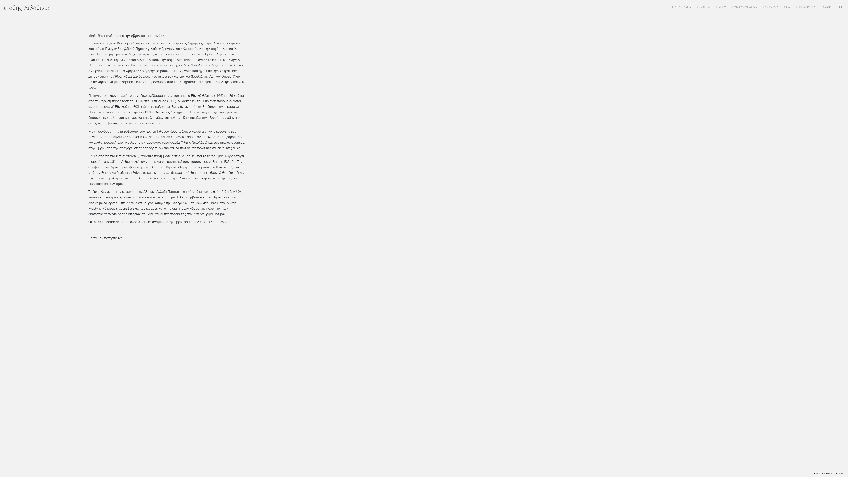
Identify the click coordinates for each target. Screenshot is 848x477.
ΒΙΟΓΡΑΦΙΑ (770, 7)
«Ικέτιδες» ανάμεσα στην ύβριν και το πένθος (126, 36)
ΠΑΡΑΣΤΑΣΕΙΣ (681, 7)
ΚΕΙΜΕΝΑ (703, 7)
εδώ (120, 238)
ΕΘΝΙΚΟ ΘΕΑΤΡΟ (744, 7)
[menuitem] (827, 7)
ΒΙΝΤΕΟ (721, 7)
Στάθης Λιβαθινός (27, 8)
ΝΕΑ (787, 7)
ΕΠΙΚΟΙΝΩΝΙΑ (806, 7)
